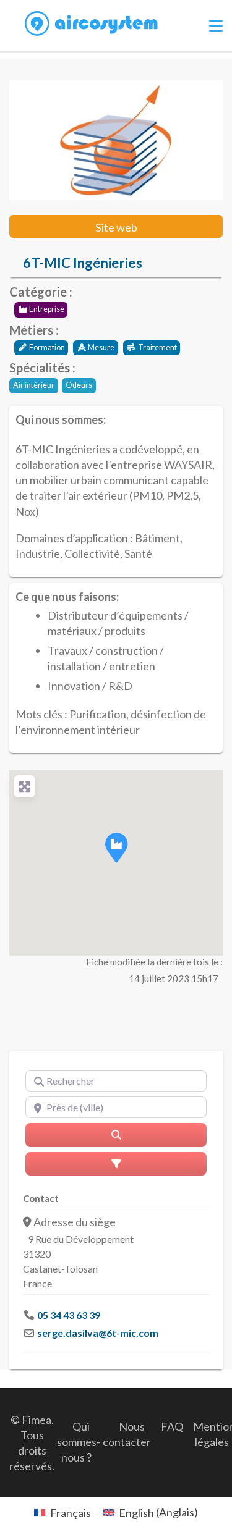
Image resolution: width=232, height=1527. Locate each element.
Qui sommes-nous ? (78, 1442)
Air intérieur (33, 385)
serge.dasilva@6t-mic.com (97, 1333)
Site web (116, 227)
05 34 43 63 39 (68, 1315)
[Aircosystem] (91, 23)
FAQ (172, 1426)
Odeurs (79, 385)
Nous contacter (127, 1434)
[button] (116, 847)
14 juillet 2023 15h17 (173, 978)
